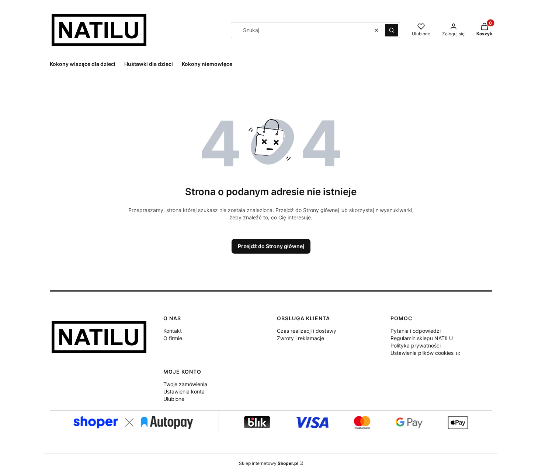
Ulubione (173, 399)
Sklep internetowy (268, 463)
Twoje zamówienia (185, 384)
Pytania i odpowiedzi (415, 331)
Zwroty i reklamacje (300, 338)
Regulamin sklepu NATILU (421, 338)
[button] (391, 30)
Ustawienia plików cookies (422, 353)
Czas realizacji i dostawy (306, 331)
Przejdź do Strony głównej (271, 246)
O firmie (172, 338)
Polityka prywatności (415, 345)
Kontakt (172, 331)
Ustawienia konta (184, 391)
